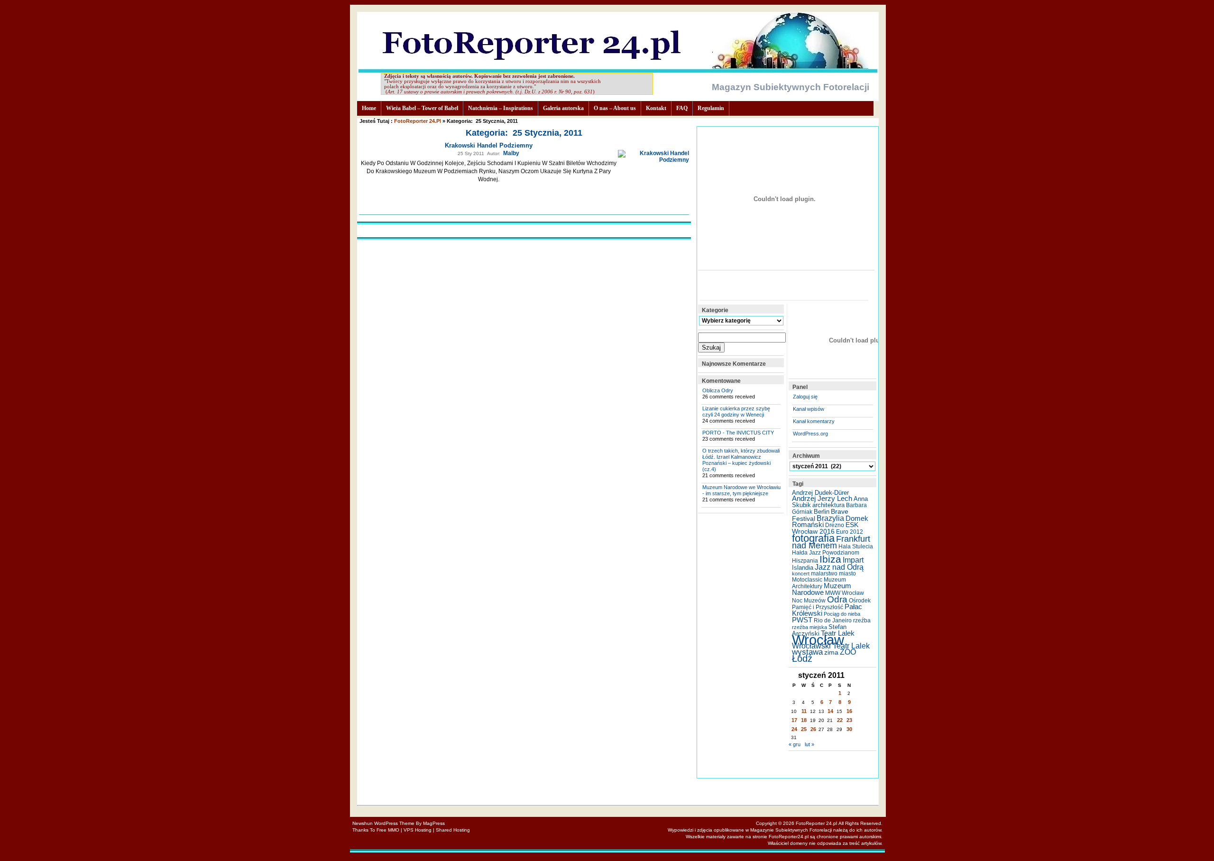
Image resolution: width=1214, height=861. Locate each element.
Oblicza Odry (717, 390)
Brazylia (830, 518)
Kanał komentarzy (814, 421)
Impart (853, 560)
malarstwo (824, 573)
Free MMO (388, 830)
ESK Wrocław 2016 (825, 528)
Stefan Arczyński (819, 630)
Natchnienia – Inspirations (500, 108)
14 (830, 711)
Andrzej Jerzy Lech (822, 498)
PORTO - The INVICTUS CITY (738, 432)
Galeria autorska (563, 108)
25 (804, 729)
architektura (828, 505)
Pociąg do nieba (842, 614)
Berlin (821, 511)
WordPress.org (810, 433)
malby (511, 153)
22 (840, 720)
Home (369, 108)
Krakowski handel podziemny (489, 145)
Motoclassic (807, 579)
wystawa (807, 652)
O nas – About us (615, 108)
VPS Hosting (418, 830)
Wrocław (818, 640)
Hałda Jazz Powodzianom (825, 552)
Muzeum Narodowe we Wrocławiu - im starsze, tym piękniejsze (741, 490)
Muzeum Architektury (819, 583)
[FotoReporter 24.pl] (617, 70)
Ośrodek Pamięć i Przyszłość (831, 604)
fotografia (813, 538)
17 (794, 720)
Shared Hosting (453, 830)
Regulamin (711, 108)
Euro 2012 (849, 531)
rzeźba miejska (809, 627)
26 (813, 729)
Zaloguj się (805, 396)
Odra (837, 599)
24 (794, 729)
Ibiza (830, 559)
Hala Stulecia (855, 546)
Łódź (802, 658)
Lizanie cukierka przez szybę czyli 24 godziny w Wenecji (736, 411)
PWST (802, 620)
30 (849, 729)
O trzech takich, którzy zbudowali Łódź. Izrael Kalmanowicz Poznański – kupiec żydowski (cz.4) (741, 460)
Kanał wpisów (808, 409)
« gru (794, 744)
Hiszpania (805, 560)
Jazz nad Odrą (839, 567)
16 (849, 711)
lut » (809, 744)
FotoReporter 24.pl (417, 121)
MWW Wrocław (844, 593)
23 (849, 720)
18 (804, 720)
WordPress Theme (394, 823)
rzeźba (862, 620)
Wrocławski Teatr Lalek (831, 646)
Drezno (834, 525)
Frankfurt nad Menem (831, 542)
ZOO (848, 652)
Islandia (802, 567)
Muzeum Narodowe (821, 589)
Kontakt (656, 108)
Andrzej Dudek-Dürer (820, 492)
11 (804, 711)
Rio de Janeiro (833, 620)
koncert (800, 573)
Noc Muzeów (809, 600)
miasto (847, 573)
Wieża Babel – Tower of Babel (422, 108)
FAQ (682, 108)
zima (831, 652)
